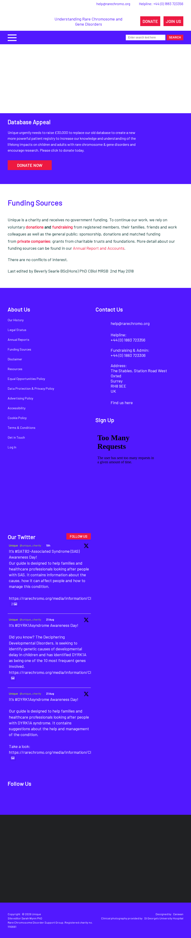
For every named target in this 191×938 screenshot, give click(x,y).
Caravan (178, 914)
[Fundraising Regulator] (85, 841)
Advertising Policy (20, 398)
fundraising (62, 226)
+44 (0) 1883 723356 (168, 3)
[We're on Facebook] (14, 798)
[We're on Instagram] (45, 798)
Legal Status (17, 330)
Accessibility (16, 408)
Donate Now (29, 165)
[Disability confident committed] (79, 874)
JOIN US (173, 21)
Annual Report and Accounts (98, 248)
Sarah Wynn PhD (31, 918)
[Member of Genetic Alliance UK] (166, 841)
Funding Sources (19, 349)
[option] (95, 114)
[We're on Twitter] (30, 798)
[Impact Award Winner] (129, 841)
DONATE (150, 21)
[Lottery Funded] (21, 841)
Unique (13, 545)
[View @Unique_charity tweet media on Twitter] (13, 678)
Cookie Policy (17, 418)
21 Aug (50, 619)
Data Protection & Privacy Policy (31, 388)
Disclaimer (15, 359)
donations (35, 226)
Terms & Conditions (21, 428)
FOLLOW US (78, 536)
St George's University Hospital (163, 918)
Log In (12, 447)
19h (48, 545)
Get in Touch (16, 437)
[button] (12, 37)
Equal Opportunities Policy (26, 379)
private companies (33, 241)
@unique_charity (30, 545)
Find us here (122, 402)
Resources (15, 369)
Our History (16, 320)
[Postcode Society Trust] (48, 841)
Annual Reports (18, 339)
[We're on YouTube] (61, 798)
